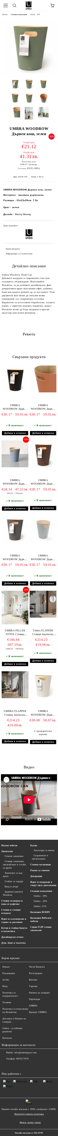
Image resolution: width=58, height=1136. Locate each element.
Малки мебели (9, 845)
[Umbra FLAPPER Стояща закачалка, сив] (43, 617)
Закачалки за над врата (12, 874)
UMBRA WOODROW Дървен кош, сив (15, 558)
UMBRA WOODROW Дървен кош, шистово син (15, 483)
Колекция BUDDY (40, 912)
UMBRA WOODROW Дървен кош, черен (15, 408)
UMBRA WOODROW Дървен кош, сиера (43, 408)
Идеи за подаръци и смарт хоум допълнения (43, 884)
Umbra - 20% (40, 901)
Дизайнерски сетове (12, 937)
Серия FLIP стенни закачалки (41, 928)
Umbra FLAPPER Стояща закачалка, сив (43, 633)
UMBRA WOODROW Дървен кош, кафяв (43, 483)
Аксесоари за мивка (44, 850)
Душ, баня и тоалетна (13, 943)
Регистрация (35, 973)
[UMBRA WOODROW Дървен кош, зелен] (29, 73)
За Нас (5, 980)
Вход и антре (11, 886)
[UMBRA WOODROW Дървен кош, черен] (15, 391)
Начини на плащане (39, 993)
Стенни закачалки (14, 856)
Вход (4, 986)
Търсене (33, 986)
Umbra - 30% (35, 14)
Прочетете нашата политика (29, 1114)
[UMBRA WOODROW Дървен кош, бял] (43, 697)
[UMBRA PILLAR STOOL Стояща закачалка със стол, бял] (15, 623)
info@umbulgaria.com (25, 1052)
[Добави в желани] (50, 226)
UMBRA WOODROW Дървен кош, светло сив (43, 558)
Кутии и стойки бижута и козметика (14, 929)
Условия (6, 1002)
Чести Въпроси (37, 967)
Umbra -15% (40, 906)
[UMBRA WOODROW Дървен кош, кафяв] (43, 466)
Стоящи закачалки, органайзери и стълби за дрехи (14, 864)
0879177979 (22, 1059)
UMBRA (33, 1005)
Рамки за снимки (39, 870)
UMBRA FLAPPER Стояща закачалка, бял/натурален (15, 714)
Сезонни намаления (19, 14)
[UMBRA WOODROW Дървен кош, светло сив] (43, 542)
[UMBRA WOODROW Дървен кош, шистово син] (15, 466)
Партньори (34, 999)
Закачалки (7, 851)
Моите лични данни (30, 1122)
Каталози (7, 1038)
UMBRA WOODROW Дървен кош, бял (43, 714)
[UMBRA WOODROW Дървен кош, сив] (15, 542)
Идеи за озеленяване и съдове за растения (13, 920)
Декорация (36, 876)
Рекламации (8, 973)
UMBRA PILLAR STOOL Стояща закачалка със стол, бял (15, 633)
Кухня (33, 845)
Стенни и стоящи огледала (10, 911)
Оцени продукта (13, 249)
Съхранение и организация (40, 857)
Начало (5, 14)
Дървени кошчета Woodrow (13, 893)
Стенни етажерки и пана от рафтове (12, 902)
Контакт (33, 980)
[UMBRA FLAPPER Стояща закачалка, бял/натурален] (15, 697)
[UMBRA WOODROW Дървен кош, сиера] (43, 391)
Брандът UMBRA (38, 1012)
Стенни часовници (40, 864)
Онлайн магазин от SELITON (29, 1133)
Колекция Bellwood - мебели (41, 919)
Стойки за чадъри (14, 881)
